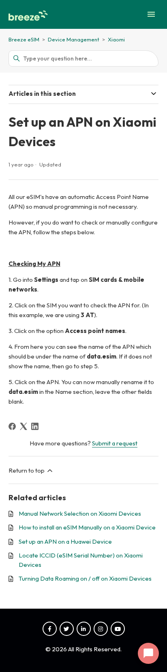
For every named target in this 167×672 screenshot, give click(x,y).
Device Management (74, 39)
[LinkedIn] (35, 426)
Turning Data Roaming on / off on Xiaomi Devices (85, 578)
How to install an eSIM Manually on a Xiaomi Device (87, 527)
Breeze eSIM (24, 39)
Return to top (27, 470)
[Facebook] (12, 426)
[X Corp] (23, 426)
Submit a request (114, 443)
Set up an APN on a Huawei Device (65, 541)
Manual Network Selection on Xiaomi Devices (80, 513)
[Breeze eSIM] (29, 15)
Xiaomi (116, 39)
